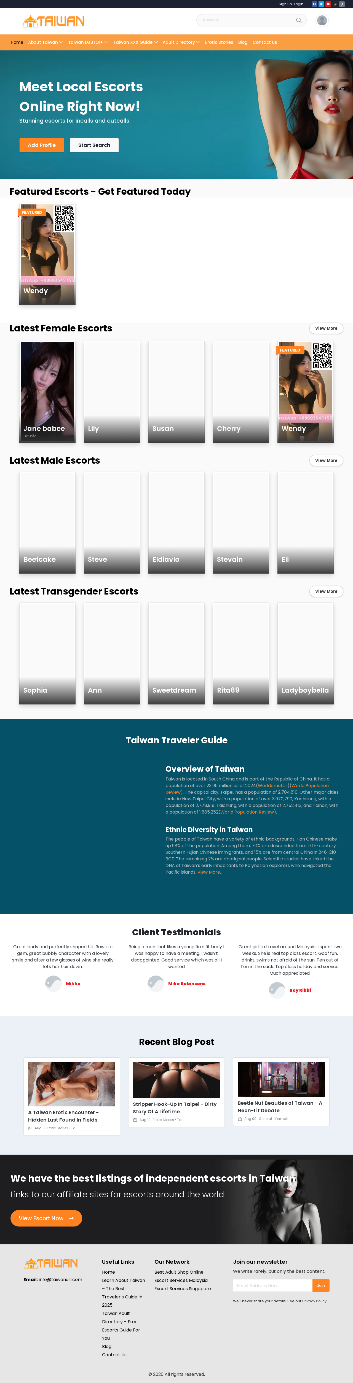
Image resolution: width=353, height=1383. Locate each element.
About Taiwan (43, 42)
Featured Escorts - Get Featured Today (100, 191)
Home (17, 42)
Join (321, 1285)
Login (298, 4)
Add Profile (42, 145)
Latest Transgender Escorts (74, 591)
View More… (210, 872)
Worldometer (272, 785)
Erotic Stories (219, 42)
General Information (276, 1118)
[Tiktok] (342, 4)
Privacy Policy (314, 1301)
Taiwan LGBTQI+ (85, 42)
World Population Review (247, 812)
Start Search (94, 145)
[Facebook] (314, 4)
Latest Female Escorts (61, 328)
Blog (243, 42)
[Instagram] (335, 4)
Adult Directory (179, 42)
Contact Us (265, 42)
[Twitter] (321, 4)
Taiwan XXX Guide (133, 42)
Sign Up (285, 4)
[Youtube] (328, 4)
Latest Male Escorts (55, 460)
